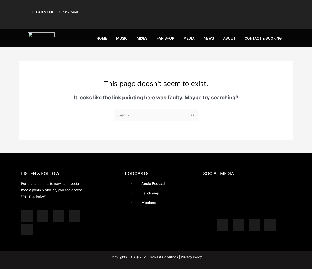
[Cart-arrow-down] (280, 20)
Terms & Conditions (163, 257)
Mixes (142, 38)
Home (102, 38)
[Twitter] (280, 7)
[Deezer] (27, 229)
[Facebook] (263, 7)
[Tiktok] (263, 20)
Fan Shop (165, 38)
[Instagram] (246, 7)
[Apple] (196, 7)
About (229, 38)
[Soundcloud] (213, 7)
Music (122, 38)
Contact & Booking (263, 38)
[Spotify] (179, 7)
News (209, 38)
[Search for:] (156, 115)
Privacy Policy (191, 257)
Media (189, 38)
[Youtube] (229, 7)
